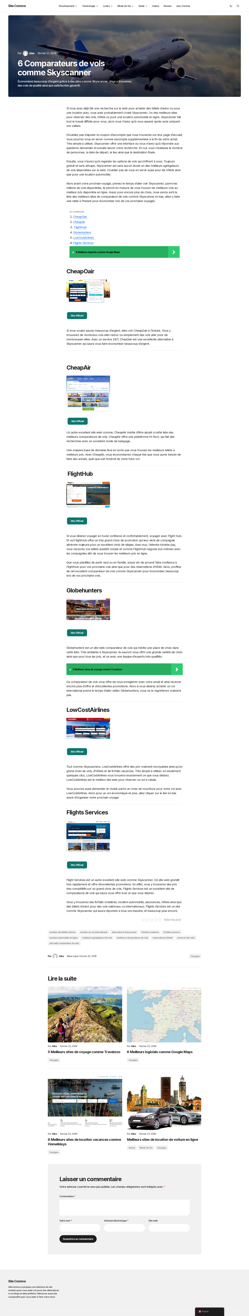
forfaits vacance (171, 932)
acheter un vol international (93, 932)
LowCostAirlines (84, 237)
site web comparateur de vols (64, 943)
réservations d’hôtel (162, 937)
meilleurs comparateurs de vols (132, 937)
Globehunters (82, 232)
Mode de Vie (146, 1147)
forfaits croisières (150, 932)
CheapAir (79, 222)
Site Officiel (77, 315)
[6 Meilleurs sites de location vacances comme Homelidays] (85, 1102)
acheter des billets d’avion (63, 932)
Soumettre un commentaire (78, 1239)
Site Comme (17, 6)
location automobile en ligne (63, 937)
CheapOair (81, 216)
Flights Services (83, 243)
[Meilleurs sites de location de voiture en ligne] (164, 1102)
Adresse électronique (116, 1220)
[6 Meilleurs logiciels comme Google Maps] (164, 1014)
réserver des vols (185, 937)
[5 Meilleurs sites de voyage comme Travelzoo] (85, 1014)
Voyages (195, 956)
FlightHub (80, 227)
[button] (231, 6)
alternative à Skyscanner (124, 932)
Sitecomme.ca (15, 1287)
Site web (153, 1220)
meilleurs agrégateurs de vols (97, 937)
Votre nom (65, 1220)
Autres (132, 1147)
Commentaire (67, 1196)
